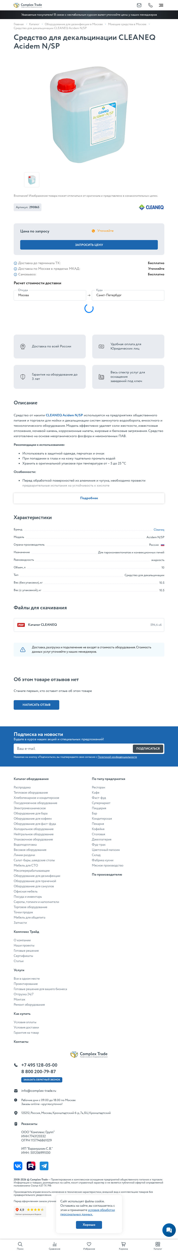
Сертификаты (23, 956)
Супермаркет (101, 803)
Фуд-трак (98, 844)
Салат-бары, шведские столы (34, 860)
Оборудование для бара (31, 813)
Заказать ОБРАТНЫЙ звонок (41, 1080)
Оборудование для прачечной (35, 881)
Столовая (98, 834)
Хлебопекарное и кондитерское (36, 798)
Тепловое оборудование (31, 792)
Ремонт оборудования (29, 1004)
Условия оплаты (25, 1022)
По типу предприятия (108, 778)
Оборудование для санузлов (34, 886)
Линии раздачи (24, 855)
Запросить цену (89, 245)
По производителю (107, 874)
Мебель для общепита (29, 917)
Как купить (22, 1013)
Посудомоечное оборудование (35, 803)
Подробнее (89, 498)
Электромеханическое (30, 808)
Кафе (95, 792)
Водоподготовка (25, 844)
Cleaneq (159, 530)
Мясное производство (107, 865)
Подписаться (148, 749)
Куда (99, 290)
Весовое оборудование (30, 850)
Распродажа (22, 787)
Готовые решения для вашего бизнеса (40, 989)
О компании (22, 940)
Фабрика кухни (102, 860)
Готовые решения (26, 950)
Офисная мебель (26, 891)
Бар (94, 813)
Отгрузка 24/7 (23, 994)
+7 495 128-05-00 (39, 1065)
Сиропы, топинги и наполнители (36, 902)
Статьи (18, 961)
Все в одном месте (27, 978)
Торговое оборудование (30, 907)
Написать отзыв (37, 705)
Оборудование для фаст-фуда (35, 824)
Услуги (19, 970)
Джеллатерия (101, 839)
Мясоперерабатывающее (32, 870)
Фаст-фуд (99, 798)
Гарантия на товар (26, 1032)
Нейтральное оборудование (34, 834)
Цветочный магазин (106, 850)
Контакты (21, 1041)
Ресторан (98, 787)
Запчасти (20, 922)
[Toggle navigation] (161, 4)
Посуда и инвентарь (28, 896)
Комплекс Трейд (26, 931)
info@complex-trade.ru (38, 1090)
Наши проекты (24, 945)
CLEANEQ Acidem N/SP (64, 415)
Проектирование (26, 984)
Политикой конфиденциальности (117, 757)
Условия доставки (26, 1027)
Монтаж (19, 999)
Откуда (23, 290)
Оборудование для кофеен (33, 818)
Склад (96, 855)
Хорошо (89, 1224)
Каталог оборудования (31, 778)
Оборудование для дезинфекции (37, 876)
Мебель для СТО (26, 865)
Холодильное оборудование (34, 829)
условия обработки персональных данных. (87, 1212)
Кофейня (98, 829)
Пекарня (98, 824)
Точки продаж (23, 912)
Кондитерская (102, 818)
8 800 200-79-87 (38, 1072)
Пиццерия (99, 808)
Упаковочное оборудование (33, 839)
